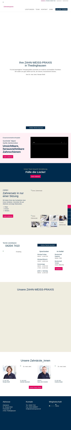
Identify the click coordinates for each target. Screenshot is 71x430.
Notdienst (43, 0)
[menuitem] (29, 9)
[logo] (8, 7)
